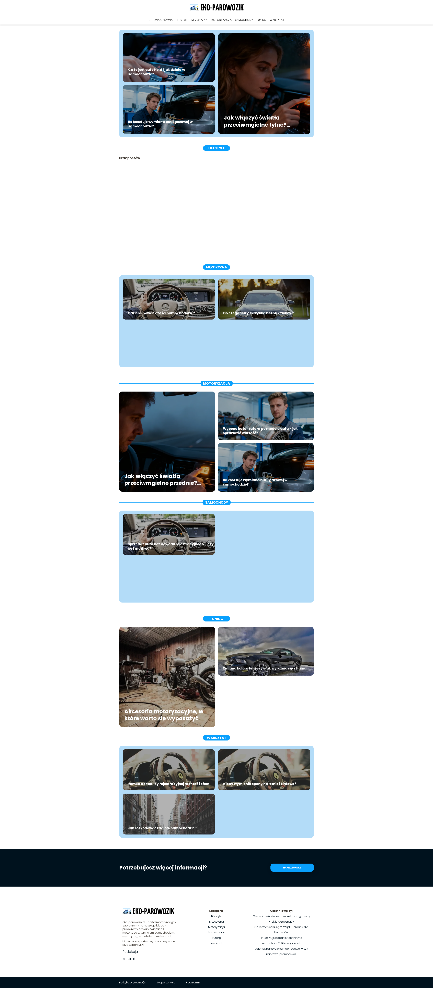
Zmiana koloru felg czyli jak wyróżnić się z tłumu (264, 668)
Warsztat (277, 20)
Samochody (244, 20)
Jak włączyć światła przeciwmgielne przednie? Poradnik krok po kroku (160, 479)
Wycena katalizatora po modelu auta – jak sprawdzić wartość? (260, 430)
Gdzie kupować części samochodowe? (161, 313)
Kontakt (128, 959)
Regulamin (193, 982)
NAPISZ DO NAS (292, 867)
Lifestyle (182, 20)
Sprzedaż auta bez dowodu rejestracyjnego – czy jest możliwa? (171, 546)
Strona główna (161, 20)
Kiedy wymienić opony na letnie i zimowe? (259, 784)
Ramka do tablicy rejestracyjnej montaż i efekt (169, 784)
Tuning (261, 20)
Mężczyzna (199, 20)
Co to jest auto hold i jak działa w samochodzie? (156, 71)
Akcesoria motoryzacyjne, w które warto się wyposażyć (163, 715)
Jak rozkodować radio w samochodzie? (162, 828)
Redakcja (130, 951)
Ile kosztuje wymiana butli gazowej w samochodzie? (160, 124)
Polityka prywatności (132, 982)
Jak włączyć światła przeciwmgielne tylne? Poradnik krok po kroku (256, 121)
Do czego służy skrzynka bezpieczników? (258, 313)
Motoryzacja (221, 20)
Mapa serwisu (166, 982)
